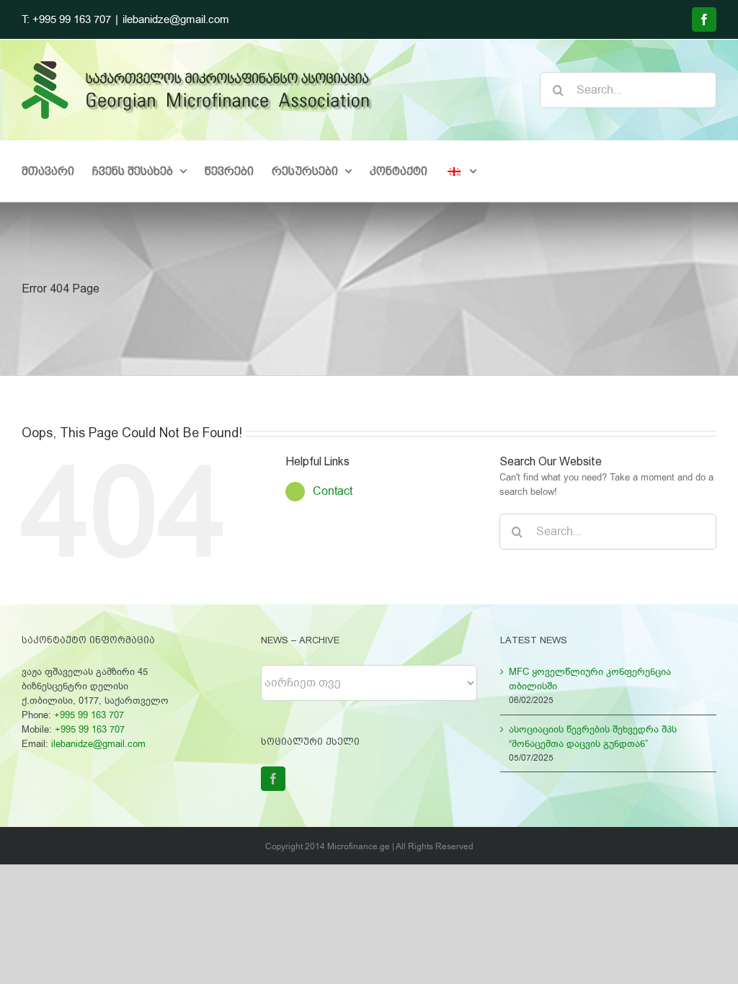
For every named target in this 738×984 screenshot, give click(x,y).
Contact (332, 491)
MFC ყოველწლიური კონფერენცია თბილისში (590, 679)
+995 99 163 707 (89, 715)
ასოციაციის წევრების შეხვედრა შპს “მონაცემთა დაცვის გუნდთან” (593, 736)
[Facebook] (273, 778)
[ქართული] (460, 171)
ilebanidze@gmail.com (176, 19)
